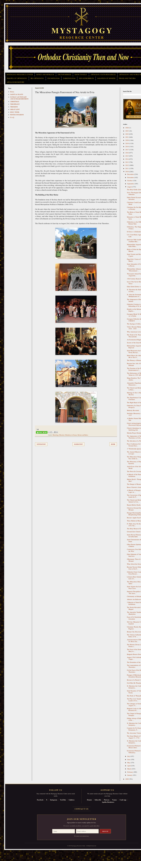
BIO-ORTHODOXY (37, 78)
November (130, 177)
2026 (127, 128)
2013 (127, 162)
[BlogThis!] (51, 432)
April (129, 766)
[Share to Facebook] (55, 432)
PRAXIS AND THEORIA (127, 78)
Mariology (56, 435)
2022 (127, 134)
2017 (127, 150)
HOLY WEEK (14, 112)
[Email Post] (37, 429)
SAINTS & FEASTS (16, 94)
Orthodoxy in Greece (71, 435)
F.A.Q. (12, 117)
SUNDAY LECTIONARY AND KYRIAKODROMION (19, 98)
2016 (127, 153)
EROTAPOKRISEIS (64, 75)
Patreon (106, 800)
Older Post (78, 444)
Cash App (123, 800)
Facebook (40, 800)
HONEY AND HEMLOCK (45, 75)
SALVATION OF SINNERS (106, 78)
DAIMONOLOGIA (69, 78)
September (130, 184)
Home (113, 444)
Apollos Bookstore (108, 802)
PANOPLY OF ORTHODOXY (17, 78)
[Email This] (49, 432)
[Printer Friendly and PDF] (41, 432)
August (129, 187)
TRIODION (14, 107)
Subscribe (98, 800)
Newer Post (41, 444)
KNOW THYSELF (81, 75)
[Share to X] (53, 432)
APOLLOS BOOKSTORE (15, 82)
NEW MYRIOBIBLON (86, 78)
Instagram (53, 800)
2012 (127, 165)
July (128, 756)
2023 (127, 131)
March (129, 769)
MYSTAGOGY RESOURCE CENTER (20, 75)
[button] (5, 852)
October (130, 180)
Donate (89, 800)
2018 (127, 146)
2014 (127, 159)
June (129, 759)
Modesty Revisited (133, 410)
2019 (127, 143)
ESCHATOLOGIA (53, 78)
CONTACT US (81, 809)
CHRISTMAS (14, 101)
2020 (127, 140)
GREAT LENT (15, 109)
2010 (127, 171)
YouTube (63, 800)
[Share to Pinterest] (57, 432)
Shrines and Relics (83, 435)
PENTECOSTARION (17, 115)
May (129, 762)
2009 (127, 779)
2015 (127, 156)
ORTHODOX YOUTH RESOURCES (103, 75)
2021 (127, 137)
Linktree (72, 800)
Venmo (114, 800)
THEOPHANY (15, 104)
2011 (127, 168)
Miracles (61, 435)
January (130, 775)
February (130, 772)
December (130, 174)
